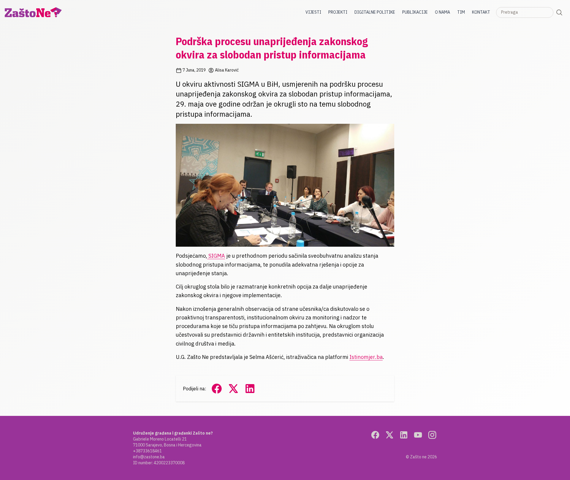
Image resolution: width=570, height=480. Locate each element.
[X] (389, 435)
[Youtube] (418, 435)
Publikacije (415, 12)
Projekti (337, 12)
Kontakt (481, 12)
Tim (461, 12)
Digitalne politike (374, 12)
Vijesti (313, 12)
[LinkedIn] (403, 435)
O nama (442, 12)
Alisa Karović (226, 70)
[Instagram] (432, 435)
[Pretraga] (559, 12)
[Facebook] (375, 435)
